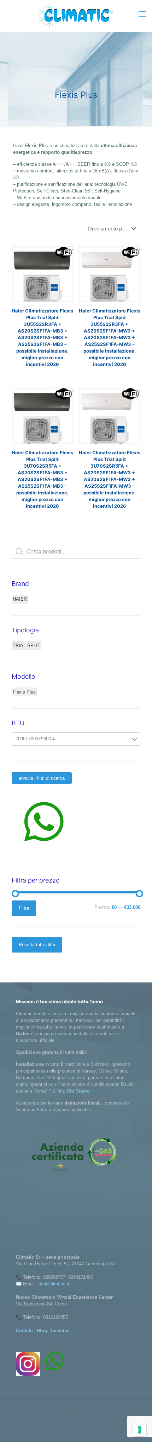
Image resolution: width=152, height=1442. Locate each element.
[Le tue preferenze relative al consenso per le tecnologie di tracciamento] (139, 1429)
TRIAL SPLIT (26, 645)
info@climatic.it (53, 1283)
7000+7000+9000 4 (35, 738)
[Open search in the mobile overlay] (76, 552)
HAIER (20, 599)
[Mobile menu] (142, 14)
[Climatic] (76, 16)
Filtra (24, 908)
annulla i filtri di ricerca (42, 778)
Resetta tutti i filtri (37, 944)
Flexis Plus (24, 692)
